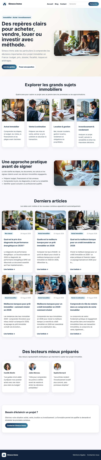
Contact (63, 4)
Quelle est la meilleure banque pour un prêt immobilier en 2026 (47, 242)
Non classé (8, 233)
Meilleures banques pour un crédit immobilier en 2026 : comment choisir (49, 307)
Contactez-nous (93, 455)
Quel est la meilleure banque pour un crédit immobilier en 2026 (83, 242)
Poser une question (26, 67)
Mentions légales (79, 455)
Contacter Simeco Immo (16, 425)
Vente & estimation (78, 298)
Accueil (50, 4)
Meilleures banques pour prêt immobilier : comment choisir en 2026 (17, 307)
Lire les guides (9, 67)
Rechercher (93, 4)
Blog (56, 4)
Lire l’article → (9, 269)
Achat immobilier (44, 233)
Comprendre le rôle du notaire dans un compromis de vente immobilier (83, 307)
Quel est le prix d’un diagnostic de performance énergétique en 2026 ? (16, 242)
